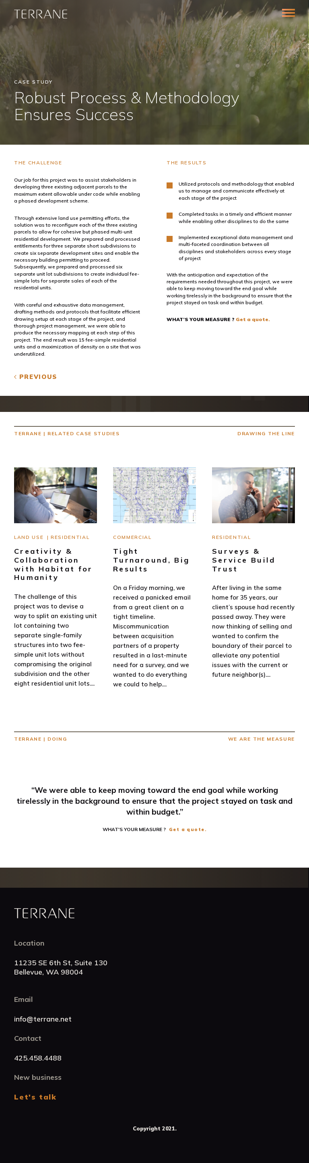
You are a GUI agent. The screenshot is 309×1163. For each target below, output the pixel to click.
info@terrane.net (43, 1019)
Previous (38, 377)
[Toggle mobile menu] (288, 13)
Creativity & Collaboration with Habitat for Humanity (53, 564)
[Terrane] (40, 14)
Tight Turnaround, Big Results (151, 560)
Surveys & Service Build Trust (244, 560)
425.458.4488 (38, 1058)
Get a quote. (253, 319)
